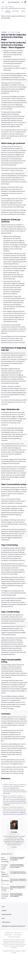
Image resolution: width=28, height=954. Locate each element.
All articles (14, 847)
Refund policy (17, 932)
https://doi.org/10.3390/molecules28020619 (14, 801)
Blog (6, 6)
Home (2, 6)
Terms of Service (17, 935)
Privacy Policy (8, 935)
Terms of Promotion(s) (14, 937)
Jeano (18, 32)
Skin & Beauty (15, 11)
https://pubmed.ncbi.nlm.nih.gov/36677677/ (15, 814)
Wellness (11, 6)
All (2, 11)
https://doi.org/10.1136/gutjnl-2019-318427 (14, 790)
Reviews (23, 11)
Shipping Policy (9, 932)
